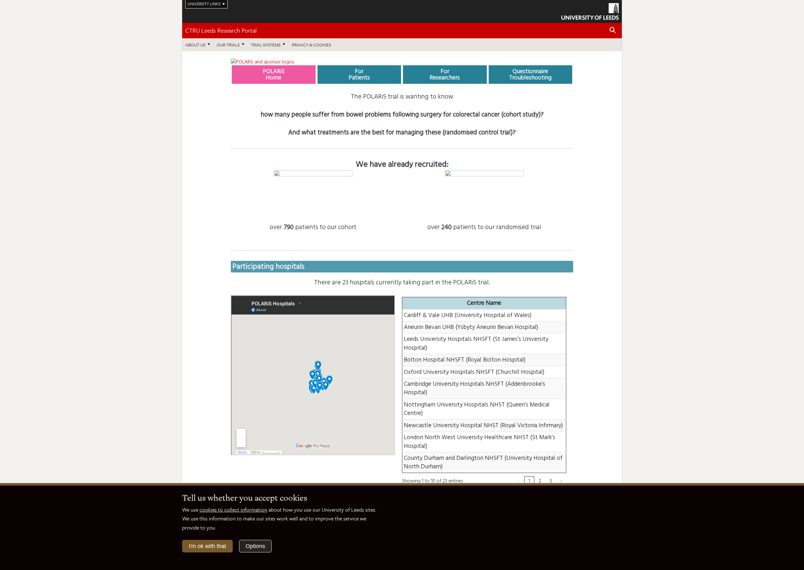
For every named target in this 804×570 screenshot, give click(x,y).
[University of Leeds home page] (590, 10)
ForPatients (359, 74)
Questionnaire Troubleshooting (530, 74)
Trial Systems (265, 44)
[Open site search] (613, 30)
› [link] (561, 480)
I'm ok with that (207, 546)
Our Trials (228, 44)
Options (255, 546)
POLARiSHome (274, 74)
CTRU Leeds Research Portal (221, 30)
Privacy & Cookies (311, 44)
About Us (195, 44)
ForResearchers (445, 74)
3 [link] (551, 480)
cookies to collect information (233, 510)
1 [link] (529, 480)
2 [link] (540, 480)
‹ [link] (518, 480)
